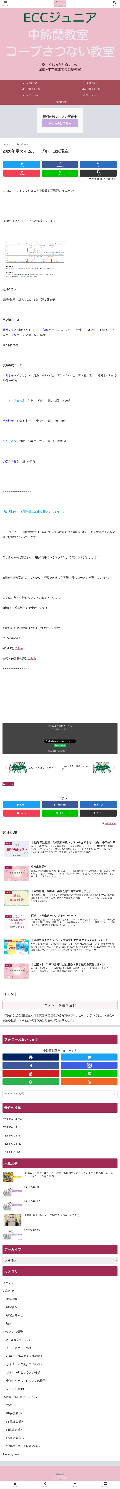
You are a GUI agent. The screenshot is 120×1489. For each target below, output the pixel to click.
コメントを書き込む (60, 1005)
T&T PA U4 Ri (11, 1135)
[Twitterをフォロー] (89, 1057)
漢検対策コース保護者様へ (23, 1446)
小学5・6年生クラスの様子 (23, 1372)
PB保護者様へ (15, 1413)
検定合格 (12, 1307)
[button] (114, 1094)
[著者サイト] (30, 1057)
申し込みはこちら (60, 123)
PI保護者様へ (14, 1429)
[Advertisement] (60, 701)
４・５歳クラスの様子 (20, 1348)
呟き (9, 1323)
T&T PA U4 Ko (12, 1127)
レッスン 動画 (15, 1388)
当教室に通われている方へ (20, 1397)
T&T (9, 1405)
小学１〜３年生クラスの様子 (24, 1356)
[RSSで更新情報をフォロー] (89, 1081)
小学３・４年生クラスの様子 (24, 1364)
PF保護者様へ (15, 1421)
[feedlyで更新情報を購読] (30, 1081)
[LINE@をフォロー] (89, 1073)
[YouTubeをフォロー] (30, 1073)
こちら (19, 648)
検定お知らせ (14, 1315)
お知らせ (9, 784)
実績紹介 (12, 1299)
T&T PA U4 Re (12, 1143)
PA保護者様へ (15, 1437)
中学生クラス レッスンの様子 (26, 1380)
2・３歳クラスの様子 (19, 1339)
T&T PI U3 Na (12, 1151)
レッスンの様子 (13, 1331)
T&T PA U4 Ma (12, 1119)
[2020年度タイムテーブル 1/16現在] (73, 893)
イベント (8, 1282)
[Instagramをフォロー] (89, 1065)
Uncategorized (12, 1454)
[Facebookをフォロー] (30, 1065)
